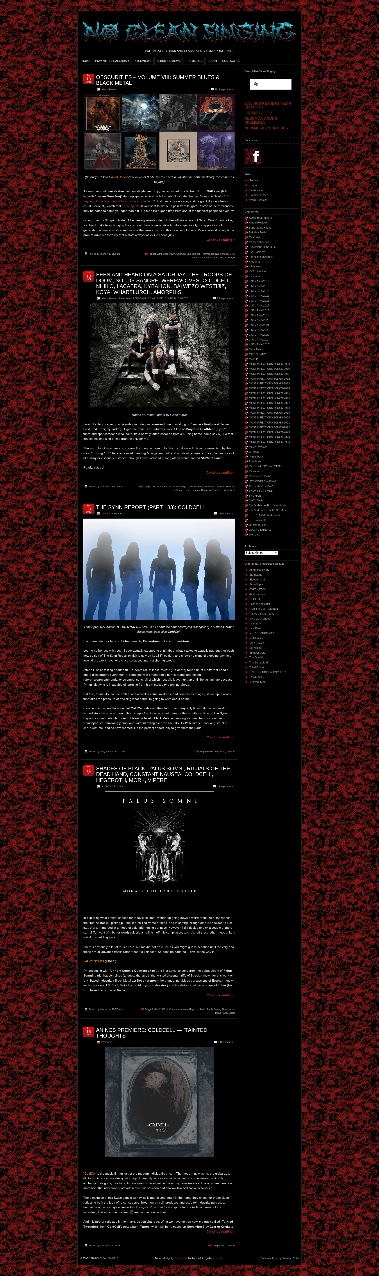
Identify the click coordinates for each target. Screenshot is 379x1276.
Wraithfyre (229, 257)
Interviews (255, 266)
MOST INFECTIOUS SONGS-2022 (269, 427)
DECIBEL (255, 599)
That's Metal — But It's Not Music (268, 505)
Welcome (254, 534)
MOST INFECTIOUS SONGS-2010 (269, 368)
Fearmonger (207, 253)
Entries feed (256, 190)
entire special (131, 206)
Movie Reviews (258, 447)
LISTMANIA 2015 (259, 295)
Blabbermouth (257, 579)
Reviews (254, 471)
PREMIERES (194, 61)
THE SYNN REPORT (112, 513)
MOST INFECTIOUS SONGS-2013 (269, 383)
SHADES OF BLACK (112, 786)
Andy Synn (105, 751)
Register (254, 180)
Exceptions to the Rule (262, 247)
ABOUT (212, 61)
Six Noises (255, 647)
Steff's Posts (256, 500)
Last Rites (255, 628)
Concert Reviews (259, 242)
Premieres (106, 1042)
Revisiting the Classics (262, 481)
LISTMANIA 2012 (259, 281)
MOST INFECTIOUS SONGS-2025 (269, 441)
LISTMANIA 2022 (259, 330)
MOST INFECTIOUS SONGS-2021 (269, 422)
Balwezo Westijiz (177, 486)
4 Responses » (225, 786)
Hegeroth (194, 1009)
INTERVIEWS (143, 61)
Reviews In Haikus (260, 476)
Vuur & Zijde (216, 257)
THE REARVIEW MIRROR (264, 515)
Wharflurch (229, 490)
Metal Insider (257, 638)
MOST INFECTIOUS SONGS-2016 (269, 398)
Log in (253, 185)
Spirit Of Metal (257, 652)
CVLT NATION (257, 589)
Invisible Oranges (259, 618)
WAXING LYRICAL (260, 529)
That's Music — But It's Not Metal (268, 510)
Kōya (200, 486)
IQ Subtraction (257, 271)
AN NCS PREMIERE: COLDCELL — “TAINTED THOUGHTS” (151, 1033)
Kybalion (209, 486)
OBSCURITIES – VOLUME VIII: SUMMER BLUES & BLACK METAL (158, 80)
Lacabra (219, 486)
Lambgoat (255, 623)
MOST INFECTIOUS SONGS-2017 (269, 403)
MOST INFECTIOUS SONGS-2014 (269, 388)
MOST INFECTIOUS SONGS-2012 (269, 378)
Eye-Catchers (257, 252)
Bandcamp (255, 574)
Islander (104, 253)
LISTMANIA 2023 (259, 334)
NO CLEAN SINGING (106, 1258)
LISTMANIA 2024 (259, 339)
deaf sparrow (257, 594)
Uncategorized (257, 524)
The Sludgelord (258, 662)
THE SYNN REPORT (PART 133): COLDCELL (150, 507)
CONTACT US (231, 61)
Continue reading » (221, 240)
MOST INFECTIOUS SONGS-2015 (269, 393)
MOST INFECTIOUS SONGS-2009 (269, 364)
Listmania (255, 276)
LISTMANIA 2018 (259, 310)
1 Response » (225, 513)
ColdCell (180, 253)
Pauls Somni (213, 1009)
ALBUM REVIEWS (168, 61)
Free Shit (254, 261)
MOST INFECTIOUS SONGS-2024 (269, 437)
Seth (232, 253)
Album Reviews (109, 89)
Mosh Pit (254, 359)
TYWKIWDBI (256, 677)
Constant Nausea (178, 1009)
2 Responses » (225, 298)
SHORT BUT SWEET (176, 298)
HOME (86, 61)
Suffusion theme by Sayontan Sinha (280, 1258)
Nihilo (228, 486)
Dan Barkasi (193, 253)
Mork (203, 1009)
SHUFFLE (255, 495)
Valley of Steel (257, 681)
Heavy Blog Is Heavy (261, 613)
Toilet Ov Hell (257, 667)
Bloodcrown (169, 253)
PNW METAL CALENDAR (112, 61)
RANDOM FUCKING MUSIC (148, 298)
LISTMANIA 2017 (259, 305)
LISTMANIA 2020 (259, 320)
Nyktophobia (222, 253)
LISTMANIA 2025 (259, 344)
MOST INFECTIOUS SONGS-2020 (269, 417)
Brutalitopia (256, 584)
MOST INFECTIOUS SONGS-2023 (269, 432)
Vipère (232, 1012)
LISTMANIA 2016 (259, 300)
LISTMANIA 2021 (259, 325)
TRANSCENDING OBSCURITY (268, 672)
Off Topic (254, 451)
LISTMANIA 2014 (259, 290)
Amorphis (162, 486)
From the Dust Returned (263, 608)
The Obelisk (256, 657)
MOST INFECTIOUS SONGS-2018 (269, 407)
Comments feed (258, 195)
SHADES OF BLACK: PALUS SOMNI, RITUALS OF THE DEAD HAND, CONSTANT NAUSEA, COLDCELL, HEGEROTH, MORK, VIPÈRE (163, 774)
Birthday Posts (257, 232)
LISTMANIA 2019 (259, 315)
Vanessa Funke (200, 257)
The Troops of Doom (196, 490)
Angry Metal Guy (259, 569)
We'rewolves (215, 490)
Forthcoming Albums (261, 256)
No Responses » (224, 89)
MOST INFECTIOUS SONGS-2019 (269, 412)
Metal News (125, 298)
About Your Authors (260, 217)
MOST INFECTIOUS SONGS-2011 (269, 373)
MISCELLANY (257, 354)
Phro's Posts (256, 456)
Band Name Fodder (260, 227)
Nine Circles (256, 643)
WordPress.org (258, 200)
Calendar (254, 237)
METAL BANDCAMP (261, 633)
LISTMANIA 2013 (259, 286)
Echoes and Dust (259, 604)
